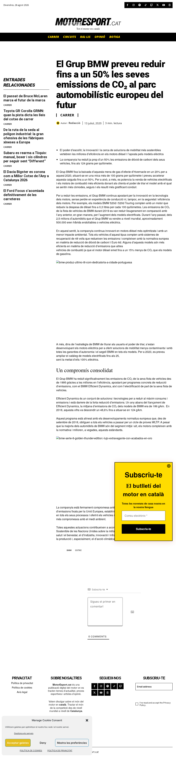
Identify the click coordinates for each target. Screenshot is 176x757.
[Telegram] (99, 130)
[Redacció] (58, 123)
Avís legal (22, 692)
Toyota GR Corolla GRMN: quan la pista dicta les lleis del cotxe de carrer (24, 115)
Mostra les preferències (72, 742)
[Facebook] (127, 5)
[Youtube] (164, 5)
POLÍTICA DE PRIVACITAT (59, 750)
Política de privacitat (22, 683)
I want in (152, 695)
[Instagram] (133, 5)
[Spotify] (139, 5)
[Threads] (170, 5)
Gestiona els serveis (23, 733)
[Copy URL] (91, 130)
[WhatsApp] (67, 130)
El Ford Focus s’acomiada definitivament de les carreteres (23, 195)
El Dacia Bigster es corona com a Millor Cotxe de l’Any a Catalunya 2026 (26, 176)
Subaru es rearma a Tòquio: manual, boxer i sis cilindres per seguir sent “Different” (25, 157)
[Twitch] (151, 5)
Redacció (74, 122)
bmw (69, 550)
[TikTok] (145, 5)
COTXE (78, 550)
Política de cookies (22, 687)
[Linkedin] (83, 130)
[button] (87, 720)
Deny (43, 742)
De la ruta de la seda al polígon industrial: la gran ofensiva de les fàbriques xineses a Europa (23, 136)
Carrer (7, 105)
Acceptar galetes (18, 742)
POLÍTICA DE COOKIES (31, 750)
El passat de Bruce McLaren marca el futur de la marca (25, 98)
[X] (158, 5)
